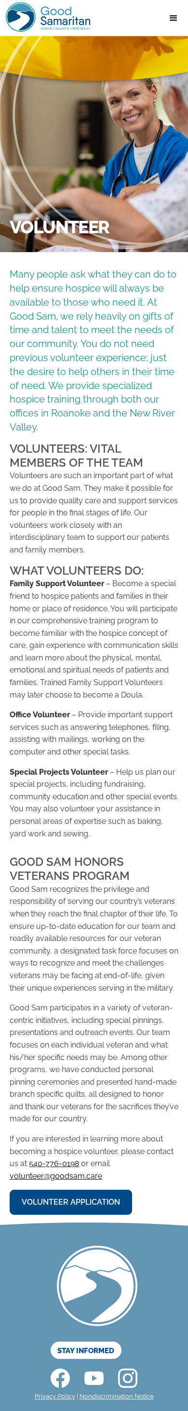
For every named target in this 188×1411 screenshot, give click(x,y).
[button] (173, 18)
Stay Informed (85, 1350)
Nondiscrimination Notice (117, 1396)
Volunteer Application (71, 1202)
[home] (46, 18)
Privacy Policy (55, 1396)
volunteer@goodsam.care (56, 1176)
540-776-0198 (54, 1163)
